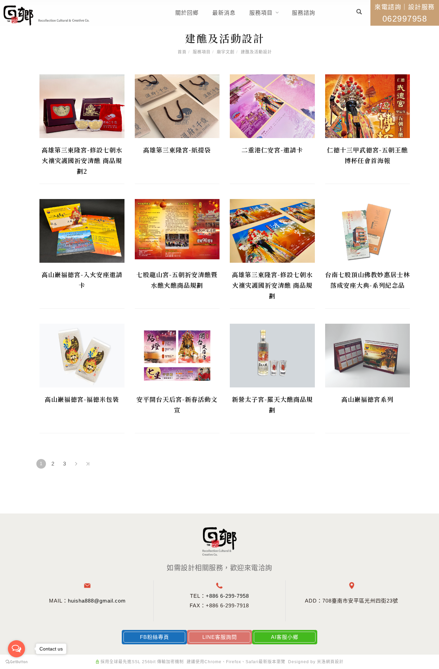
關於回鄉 (187, 13)
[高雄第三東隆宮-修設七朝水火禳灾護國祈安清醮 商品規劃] (272, 230)
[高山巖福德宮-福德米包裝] (81, 355)
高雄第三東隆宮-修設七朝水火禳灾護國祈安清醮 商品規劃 (272, 285)
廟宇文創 (226, 52)
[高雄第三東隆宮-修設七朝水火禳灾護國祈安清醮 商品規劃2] (81, 106)
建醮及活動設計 (256, 52)
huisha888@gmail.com (97, 601)
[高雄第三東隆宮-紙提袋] (177, 106)
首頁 (182, 52)
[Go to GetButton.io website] (16, 662)
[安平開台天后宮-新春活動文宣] (177, 355)
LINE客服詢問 (219, 637)
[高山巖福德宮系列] (367, 355)
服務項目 (261, 13)
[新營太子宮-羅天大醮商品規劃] (272, 355)
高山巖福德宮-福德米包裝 (82, 399)
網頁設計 (335, 661)
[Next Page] (76, 464)
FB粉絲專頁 (154, 637)
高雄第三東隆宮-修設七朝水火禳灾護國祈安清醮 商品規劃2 (81, 160)
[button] (359, 13)
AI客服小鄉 (284, 637)
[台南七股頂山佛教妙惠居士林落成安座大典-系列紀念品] (367, 230)
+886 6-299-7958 (227, 596)
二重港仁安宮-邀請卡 (272, 149)
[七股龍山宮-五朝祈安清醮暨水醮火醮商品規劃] (177, 229)
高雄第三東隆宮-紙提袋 (177, 149)
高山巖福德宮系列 (367, 399)
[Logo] (46, 15)
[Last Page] (88, 464)
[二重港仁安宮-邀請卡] (272, 106)
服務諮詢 (303, 13)
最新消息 (224, 13)
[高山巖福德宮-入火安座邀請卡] (81, 230)
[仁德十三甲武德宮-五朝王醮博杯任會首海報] (367, 106)
